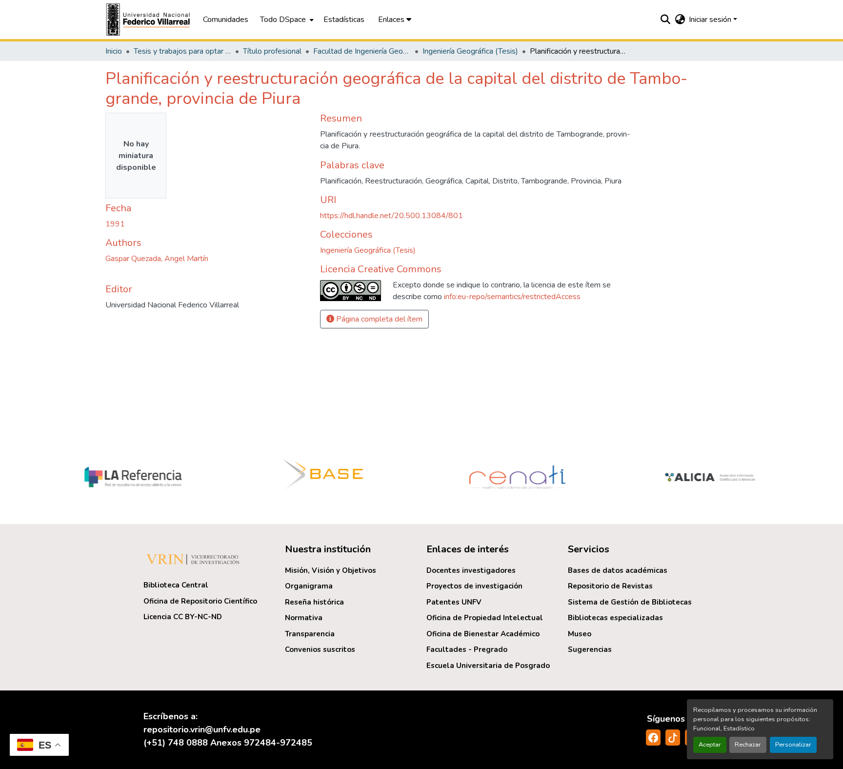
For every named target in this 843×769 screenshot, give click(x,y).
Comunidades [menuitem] (225, 19)
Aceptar (710, 744)
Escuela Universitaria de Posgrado (488, 665)
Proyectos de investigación (474, 586)
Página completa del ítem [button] (378, 319)
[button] (149, 19)
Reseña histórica (314, 602)
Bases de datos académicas (617, 570)
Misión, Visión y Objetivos (330, 570)
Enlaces (392, 19)
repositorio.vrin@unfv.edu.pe (202, 729)
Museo (579, 634)
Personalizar (793, 744)
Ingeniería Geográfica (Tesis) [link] (470, 51)
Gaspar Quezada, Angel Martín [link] (156, 258)
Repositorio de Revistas (610, 586)
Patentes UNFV (454, 602)
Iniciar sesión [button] (711, 19)
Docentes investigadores (471, 570)
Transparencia (310, 634)
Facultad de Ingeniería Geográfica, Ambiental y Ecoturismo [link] (362, 51)
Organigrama (309, 586)
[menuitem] (286, 19)
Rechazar (748, 744)
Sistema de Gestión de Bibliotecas (630, 602)
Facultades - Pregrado (466, 649)
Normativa (303, 618)
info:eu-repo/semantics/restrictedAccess (512, 296)
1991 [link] (115, 224)
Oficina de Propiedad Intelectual (484, 618)
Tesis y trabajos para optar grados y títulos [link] (182, 51)
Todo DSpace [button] (283, 19)
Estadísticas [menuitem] (343, 19)
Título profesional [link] (272, 51)
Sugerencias (590, 649)
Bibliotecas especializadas (615, 618)
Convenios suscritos (320, 649)
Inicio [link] (113, 51)
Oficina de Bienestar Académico (483, 634)
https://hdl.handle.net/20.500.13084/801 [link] (391, 215)
